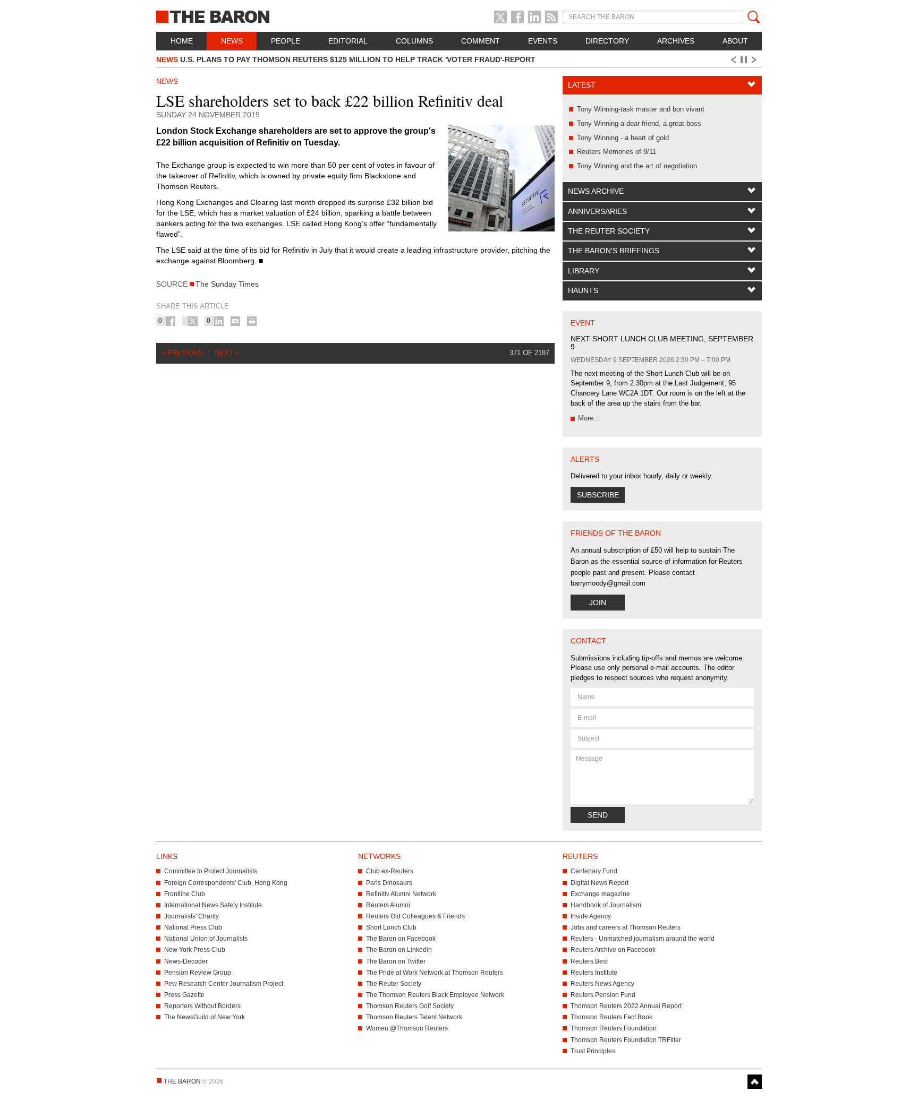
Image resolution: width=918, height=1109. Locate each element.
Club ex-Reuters (389, 871)
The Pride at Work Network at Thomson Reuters (434, 972)
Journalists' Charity (191, 916)
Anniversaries (597, 211)
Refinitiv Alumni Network (401, 894)
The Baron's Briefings (613, 250)
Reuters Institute (594, 972)
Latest (582, 85)
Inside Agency (591, 916)
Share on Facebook (170, 321)
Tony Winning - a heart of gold (623, 138)
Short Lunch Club (391, 927)
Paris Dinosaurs (389, 883)
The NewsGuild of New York (204, 1017)
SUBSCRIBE (598, 495)
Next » (227, 353)
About (735, 41)
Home (182, 41)
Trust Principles (593, 1051)
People (285, 41)
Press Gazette (184, 995)
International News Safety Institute (213, 905)
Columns (414, 41)
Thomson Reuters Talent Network (414, 1017)
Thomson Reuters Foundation (614, 1028)
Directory (607, 41)
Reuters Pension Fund (603, 995)
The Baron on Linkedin (399, 949)
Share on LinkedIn (219, 321)
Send (598, 815)
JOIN (597, 602)
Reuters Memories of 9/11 (616, 152)
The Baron (251, 16)
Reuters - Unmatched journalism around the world (643, 938)
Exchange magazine (600, 894)
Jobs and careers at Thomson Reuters (626, 927)
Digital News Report (599, 883)
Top (754, 1081)
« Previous (182, 353)
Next (756, 60)
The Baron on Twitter (396, 961)
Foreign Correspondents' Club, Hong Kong (225, 883)
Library (583, 270)
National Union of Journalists (206, 938)
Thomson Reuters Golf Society (410, 1006)
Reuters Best (589, 961)
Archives (675, 41)
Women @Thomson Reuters (407, 1028)
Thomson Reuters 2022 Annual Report (626, 1006)
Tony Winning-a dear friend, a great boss (639, 123)
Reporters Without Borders (202, 1006)
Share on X (193, 321)
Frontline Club (184, 894)
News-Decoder (186, 961)
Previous (732, 60)
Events (542, 41)
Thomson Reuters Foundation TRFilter (626, 1040)
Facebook (517, 17)
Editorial (348, 41)
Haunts (583, 290)
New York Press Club (194, 949)
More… (589, 418)
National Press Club (193, 927)
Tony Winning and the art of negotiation (637, 166)
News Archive (596, 191)
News (232, 41)
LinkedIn (534, 17)
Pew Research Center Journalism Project (223, 983)
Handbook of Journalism (606, 905)
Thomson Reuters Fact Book (611, 1017)
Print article (252, 321)
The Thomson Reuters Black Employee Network (435, 995)
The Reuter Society (609, 231)
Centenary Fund (594, 871)
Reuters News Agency (602, 983)
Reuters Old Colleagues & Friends (415, 916)
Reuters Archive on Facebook (613, 949)
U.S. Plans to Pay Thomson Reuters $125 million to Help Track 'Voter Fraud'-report (346, 59)
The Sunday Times (227, 284)
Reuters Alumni (388, 905)
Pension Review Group (197, 972)
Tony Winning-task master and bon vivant (640, 109)
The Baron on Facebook (401, 938)
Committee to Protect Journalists (210, 871)
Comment (480, 41)
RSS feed (551, 17)
